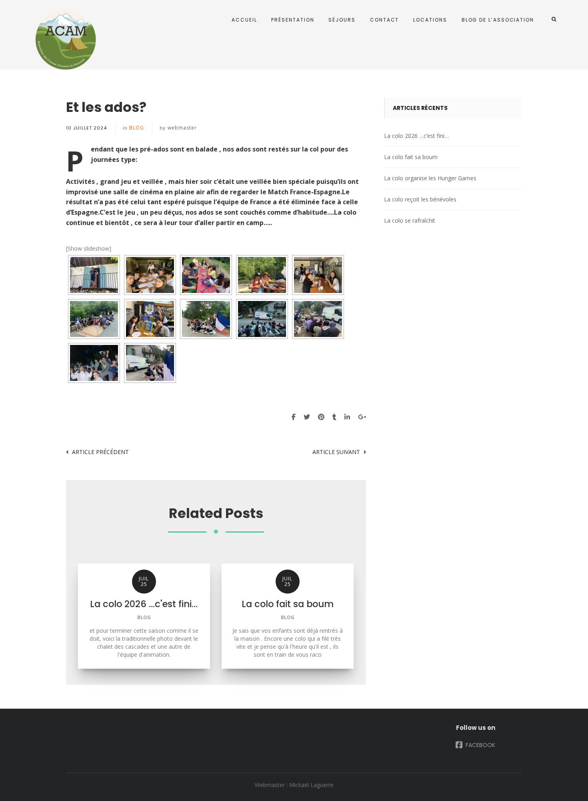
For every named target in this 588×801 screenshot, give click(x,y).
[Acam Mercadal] (64, 40)
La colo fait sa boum (411, 157)
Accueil (244, 19)
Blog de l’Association (498, 19)
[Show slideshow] (88, 248)
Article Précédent (100, 452)
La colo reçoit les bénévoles (420, 199)
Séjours (341, 19)
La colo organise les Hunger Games (430, 178)
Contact (384, 19)
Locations (430, 19)
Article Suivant (336, 452)
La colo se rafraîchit (409, 220)
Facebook (479, 745)
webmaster (182, 127)
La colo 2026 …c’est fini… (416, 135)
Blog (136, 127)
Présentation (292, 19)
